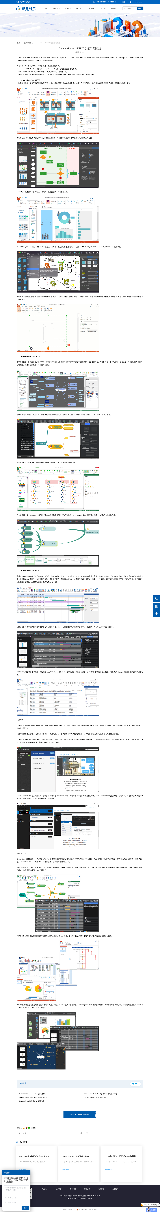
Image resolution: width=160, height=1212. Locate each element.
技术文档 (27, 43)
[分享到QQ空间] (24, 1128)
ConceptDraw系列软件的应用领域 (31, 1101)
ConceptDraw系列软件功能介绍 (94, 1097)
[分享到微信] (29, 1128)
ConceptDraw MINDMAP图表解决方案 (33, 1097)
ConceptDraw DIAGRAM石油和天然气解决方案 (100, 1094)
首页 (18, 43)
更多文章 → (135, 1084)
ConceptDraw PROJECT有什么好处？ (33, 1094)
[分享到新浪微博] (27, 1128)
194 (33, 1128)
